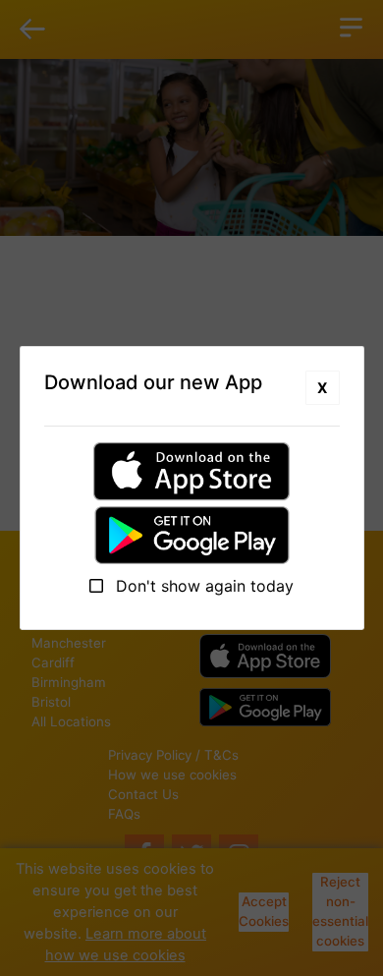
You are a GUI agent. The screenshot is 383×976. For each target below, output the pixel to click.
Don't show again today (202, 586)
